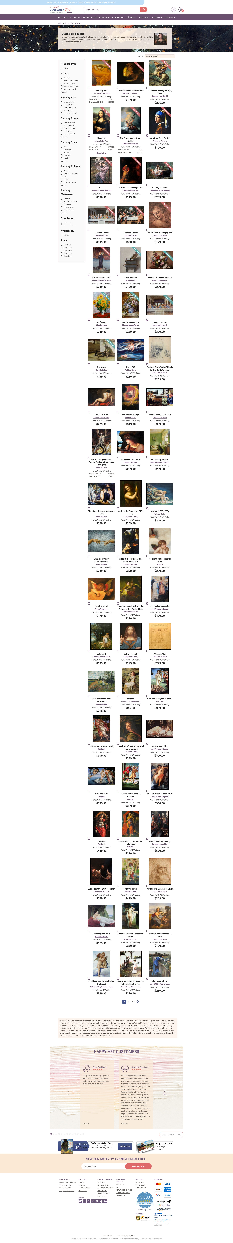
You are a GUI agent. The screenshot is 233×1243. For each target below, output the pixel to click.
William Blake (130, 370)
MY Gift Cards (141, 1185)
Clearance (131, 17)
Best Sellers (119, 17)
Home (60, 23)
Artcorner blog (85, 1188)
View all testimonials (171, 1134)
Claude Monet (101, 325)
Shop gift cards (103, 1193)
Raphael (160, 564)
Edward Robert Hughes (101, 657)
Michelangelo (101, 564)
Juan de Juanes (131, 235)
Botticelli (159, 701)
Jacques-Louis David (160, 96)
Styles (95, 17)
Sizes (68, 17)
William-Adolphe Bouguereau (101, 987)
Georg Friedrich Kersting (159, 462)
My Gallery (140, 1182)
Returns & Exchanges (124, 1190)
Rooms (77, 17)
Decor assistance (123, 1193)
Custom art (101, 1196)
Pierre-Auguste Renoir (130, 325)
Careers (82, 1185)
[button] (164, 1093)
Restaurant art (103, 1185)
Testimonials (121, 1195)
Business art (102, 1191)
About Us (82, 1182)
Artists (60, 17)
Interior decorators (105, 1188)
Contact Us (120, 1184)
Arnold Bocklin (130, 892)
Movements (106, 17)
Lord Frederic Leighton (101, 93)
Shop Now (125, 1146)
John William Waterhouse (101, 191)
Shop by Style (69, 23)
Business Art (170, 17)
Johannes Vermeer (160, 141)
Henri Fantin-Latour (159, 280)
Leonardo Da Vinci (101, 141)
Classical (78, 23)
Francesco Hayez (101, 937)
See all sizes (101, 153)
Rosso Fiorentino (101, 609)
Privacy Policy (108, 1235)
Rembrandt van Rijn (130, 93)
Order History (141, 1188)
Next (134, 1001)
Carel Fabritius (130, 280)
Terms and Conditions (126, 1235)
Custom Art (157, 17)
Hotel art (101, 1182)
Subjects (86, 17)
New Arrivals (143, 17)
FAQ (117, 1187)
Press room (83, 1191)
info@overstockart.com (66, 1191)
